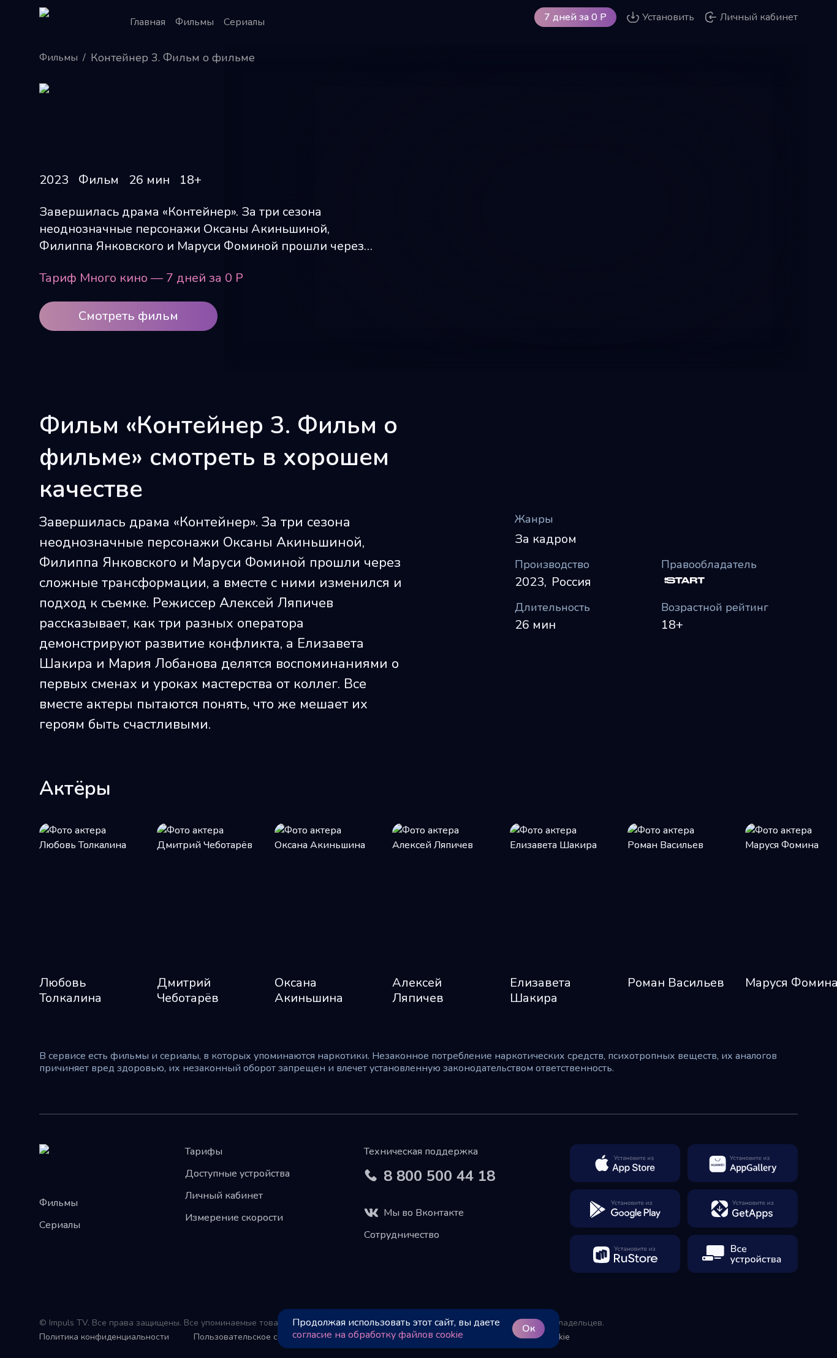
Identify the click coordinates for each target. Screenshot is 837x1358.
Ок (528, 1328)
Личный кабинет (224, 1195)
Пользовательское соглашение (258, 1337)
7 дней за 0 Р (575, 17)
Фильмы (194, 22)
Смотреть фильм (128, 316)
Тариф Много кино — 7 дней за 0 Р (141, 278)
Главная (147, 22)
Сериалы (244, 22)
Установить (668, 17)
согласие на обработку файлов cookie (377, 1334)
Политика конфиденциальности (104, 1337)
